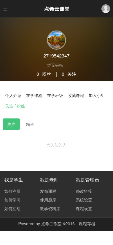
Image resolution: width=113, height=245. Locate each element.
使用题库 (48, 200)
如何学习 (12, 200)
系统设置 (84, 200)
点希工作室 (51, 223)
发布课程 (48, 191)
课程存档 (87, 223)
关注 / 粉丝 (15, 106)
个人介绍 (13, 95)
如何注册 (12, 191)
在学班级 (55, 95)
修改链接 (84, 191)
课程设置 (84, 208)
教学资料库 (50, 208)
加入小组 (97, 95)
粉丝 (30, 124)
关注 (11, 124)
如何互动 (12, 208)
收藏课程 (76, 95)
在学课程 (34, 95)
